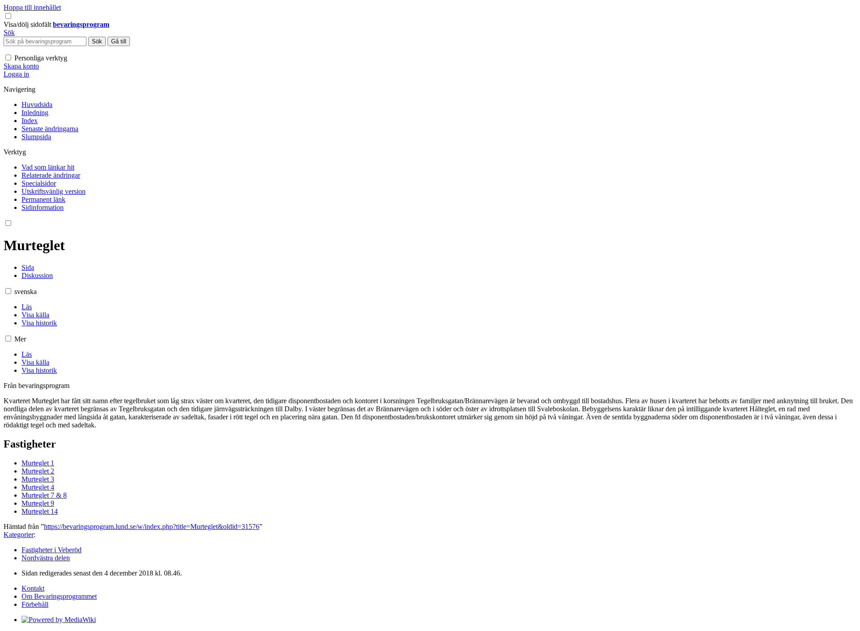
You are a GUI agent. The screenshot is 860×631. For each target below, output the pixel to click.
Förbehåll (35, 604)
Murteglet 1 (38, 463)
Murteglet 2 (38, 471)
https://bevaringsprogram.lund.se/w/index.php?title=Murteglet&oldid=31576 (151, 526)
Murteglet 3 (38, 479)
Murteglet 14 (40, 511)
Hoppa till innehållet (32, 7)
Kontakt (33, 588)
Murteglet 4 (38, 487)
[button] (28, 24)
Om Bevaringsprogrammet (59, 596)
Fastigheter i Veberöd (52, 550)
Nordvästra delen (46, 558)
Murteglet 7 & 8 (44, 495)
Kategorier (19, 534)
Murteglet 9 (38, 503)
